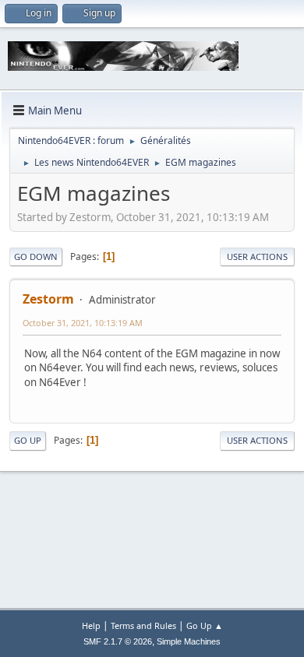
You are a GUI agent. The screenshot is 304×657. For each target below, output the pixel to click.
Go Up (27, 440)
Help (91, 625)
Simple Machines (189, 641)
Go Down (36, 256)
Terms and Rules (143, 625)
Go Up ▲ (204, 625)
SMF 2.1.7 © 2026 (117, 641)
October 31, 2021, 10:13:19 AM (83, 322)
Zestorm (48, 298)
